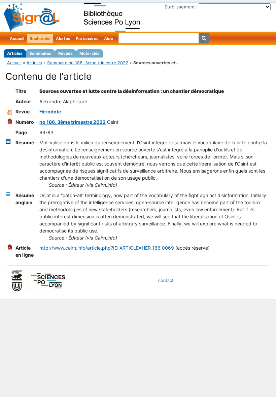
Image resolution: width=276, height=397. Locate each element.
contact (166, 280)
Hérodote (50, 111)
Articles (15, 53)
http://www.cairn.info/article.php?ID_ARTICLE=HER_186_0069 (106, 248)
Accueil (17, 38)
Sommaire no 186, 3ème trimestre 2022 (87, 62)
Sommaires (40, 53)
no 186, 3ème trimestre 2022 (72, 122)
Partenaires (87, 38)
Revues (65, 53)
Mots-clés (89, 53)
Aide (108, 38)
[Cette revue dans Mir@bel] (9, 111)
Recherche (40, 38)
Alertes (63, 38)
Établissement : (181, 6)
